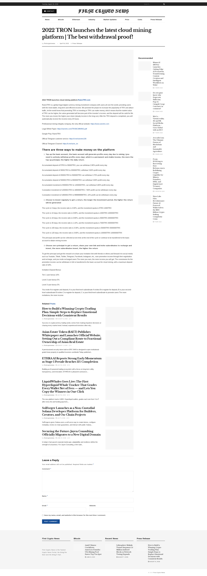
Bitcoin (61, 20)
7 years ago (158, 133)
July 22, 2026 (61, 365)
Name (45, 496)
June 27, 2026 (61, 438)
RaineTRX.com (84, 100)
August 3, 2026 (62, 345)
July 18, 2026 (61, 395)
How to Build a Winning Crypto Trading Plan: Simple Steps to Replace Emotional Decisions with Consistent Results (69, 312)
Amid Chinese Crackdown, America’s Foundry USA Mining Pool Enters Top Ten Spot (93, 549)
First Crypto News (159, 572)
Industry (92, 20)
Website (92, 505)
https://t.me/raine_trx (70, 144)
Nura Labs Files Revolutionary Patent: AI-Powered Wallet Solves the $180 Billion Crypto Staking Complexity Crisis (158, 207)
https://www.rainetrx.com (100, 124)
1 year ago (158, 222)
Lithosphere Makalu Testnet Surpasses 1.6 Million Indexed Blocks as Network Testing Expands (124, 549)
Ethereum (76, 20)
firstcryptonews (49, 43)
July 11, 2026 (61, 418)
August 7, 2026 (123, 557)
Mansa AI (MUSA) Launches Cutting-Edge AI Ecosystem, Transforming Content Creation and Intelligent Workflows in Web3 (158, 73)
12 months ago (159, 191)
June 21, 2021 (90, 557)
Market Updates (110, 20)
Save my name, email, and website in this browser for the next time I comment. (75, 515)
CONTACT (50, 11)
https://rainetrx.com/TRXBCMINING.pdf (72, 129)
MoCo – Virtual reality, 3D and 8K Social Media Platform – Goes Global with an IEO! (158, 123)
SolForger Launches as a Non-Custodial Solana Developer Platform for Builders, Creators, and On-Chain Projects (69, 411)
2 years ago (158, 88)
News (47, 20)
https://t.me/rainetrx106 (77, 139)
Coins (140, 20)
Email (45, 506)
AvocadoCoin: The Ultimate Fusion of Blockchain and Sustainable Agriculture (158, 144)
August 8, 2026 (62, 319)
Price (127, 20)
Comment (46, 469)
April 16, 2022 (64, 43)
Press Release (156, 20)
